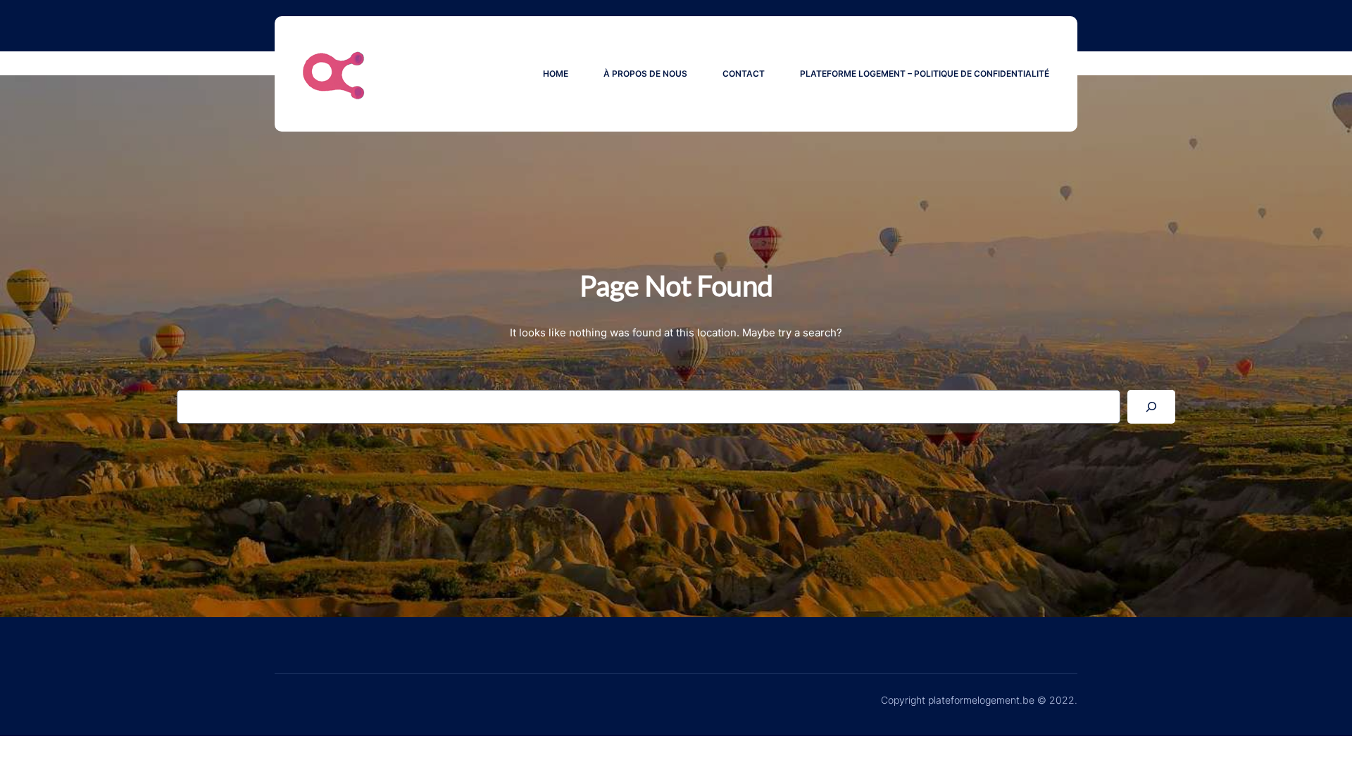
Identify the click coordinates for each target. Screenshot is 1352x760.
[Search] (1151, 407)
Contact (743, 73)
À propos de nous (645, 73)
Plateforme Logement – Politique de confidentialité (924, 73)
